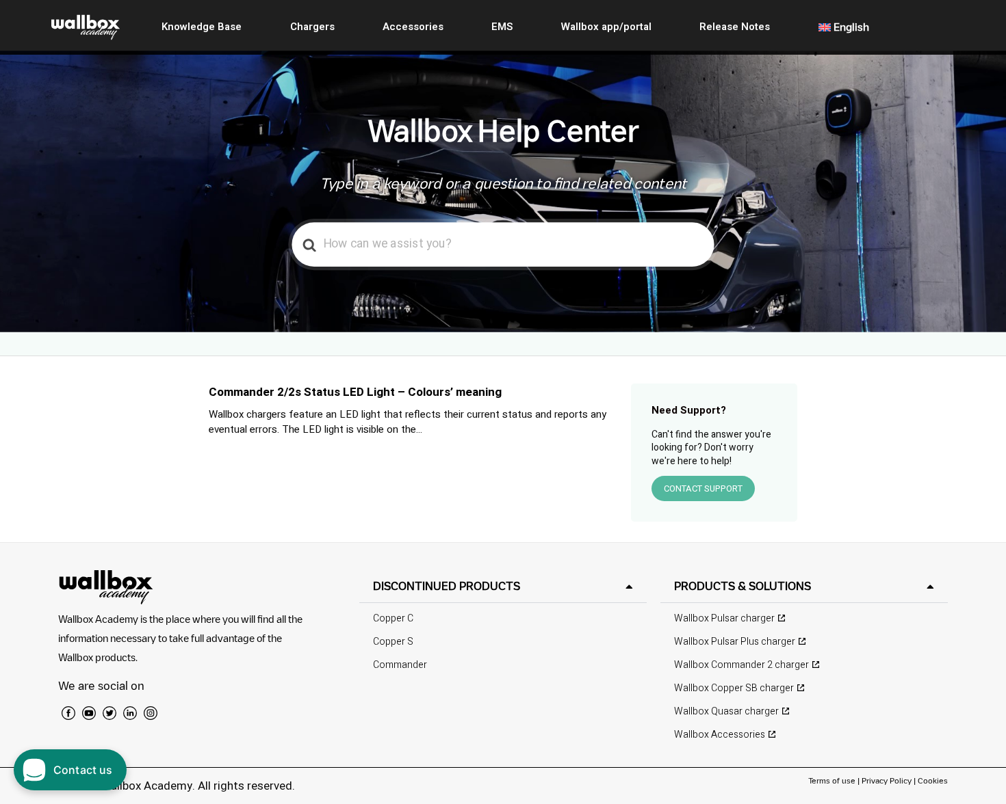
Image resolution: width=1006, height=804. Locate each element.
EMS (502, 26)
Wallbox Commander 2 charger (741, 665)
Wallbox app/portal (606, 26)
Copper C (393, 618)
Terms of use (832, 780)
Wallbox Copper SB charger (734, 688)
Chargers (312, 26)
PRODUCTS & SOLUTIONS (742, 585)
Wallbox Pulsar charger (724, 618)
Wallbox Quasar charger (726, 711)
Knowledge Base (202, 26)
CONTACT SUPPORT (703, 488)
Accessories (413, 26)
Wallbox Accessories (719, 734)
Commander (400, 665)
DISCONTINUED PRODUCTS (446, 585)
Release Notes (734, 26)
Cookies (933, 780)
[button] (503, 586)
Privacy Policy (887, 780)
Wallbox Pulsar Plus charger (734, 641)
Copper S (393, 641)
